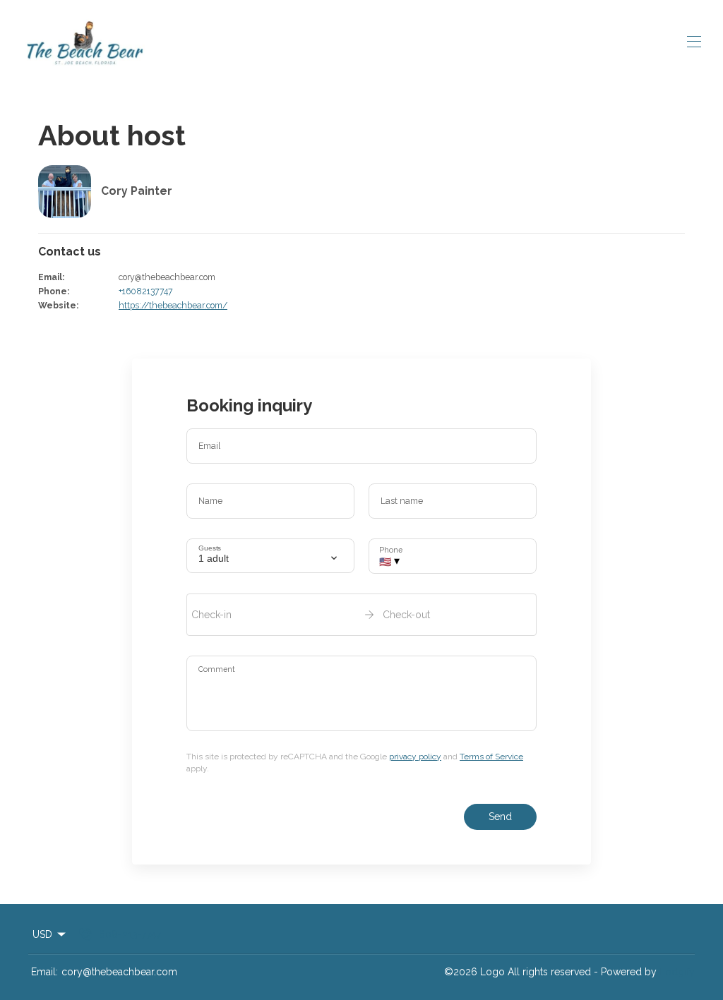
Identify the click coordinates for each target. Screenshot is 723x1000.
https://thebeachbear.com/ (173, 305)
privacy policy (415, 756)
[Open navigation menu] (694, 41)
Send (500, 816)
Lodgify (677, 971)
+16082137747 (146, 291)
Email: (44, 971)
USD (42, 934)
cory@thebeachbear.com (119, 971)
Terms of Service (491, 756)
